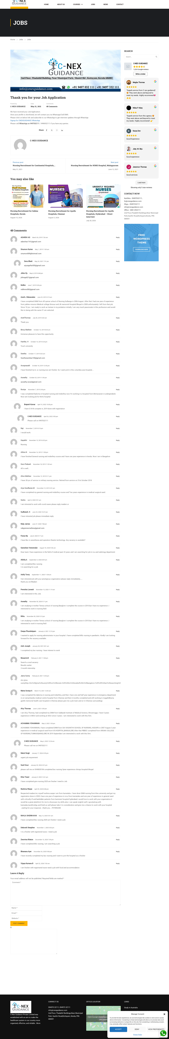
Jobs (93, 4)
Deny (137, 1029)
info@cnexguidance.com (133, 207)
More (38, 1023)
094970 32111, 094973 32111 (59, 1007)
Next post (114, 162)
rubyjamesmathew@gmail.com (32, 528)
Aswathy (24, 601)
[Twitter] (51, 130)
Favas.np (24, 536)
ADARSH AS (25, 237)
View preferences (156, 1029)
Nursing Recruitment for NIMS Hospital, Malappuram (94, 165)
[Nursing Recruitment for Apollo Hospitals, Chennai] (65, 196)
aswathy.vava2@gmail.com (31, 382)
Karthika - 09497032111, (133, 198)
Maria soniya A (26, 691)
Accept (118, 1029)
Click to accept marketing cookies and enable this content (103, 1018)
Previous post (18, 162)
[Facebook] (46, 130)
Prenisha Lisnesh (27, 589)
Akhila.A (24, 560)
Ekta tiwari (25, 777)
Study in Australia (131, 1008)
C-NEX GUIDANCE (18, 106)
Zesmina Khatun (27, 840)
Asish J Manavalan (28, 297)
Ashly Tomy (25, 575)
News (105, 4)
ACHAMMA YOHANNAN (30, 723)
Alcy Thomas (26, 709)
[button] (164, 1014)
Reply (118, 237)
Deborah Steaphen (28, 828)
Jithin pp (24, 273)
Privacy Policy (137, 1034)
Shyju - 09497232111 (132, 204)
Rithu (23, 616)
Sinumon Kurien (27, 249)
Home (46, 4)
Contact (119, 4)
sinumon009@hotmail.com (31, 254)
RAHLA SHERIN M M (29, 816)
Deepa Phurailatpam (28, 631)
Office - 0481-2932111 (132, 210)
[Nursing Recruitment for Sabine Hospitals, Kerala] (27, 196)
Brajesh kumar (29, 404)
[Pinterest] (57, 130)
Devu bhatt (28, 261)
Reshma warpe (26, 789)
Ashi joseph (25, 646)
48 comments (51, 106)
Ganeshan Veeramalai (29, 548)
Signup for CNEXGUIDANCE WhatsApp (25, 120)
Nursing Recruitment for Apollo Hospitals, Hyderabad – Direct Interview (100, 214)
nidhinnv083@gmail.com (30, 289)
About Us (61, 4)
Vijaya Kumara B (27, 863)
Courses (76, 4)
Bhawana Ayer (26, 851)
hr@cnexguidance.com (133, 201)
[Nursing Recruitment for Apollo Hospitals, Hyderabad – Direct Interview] (103, 196)
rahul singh (25, 753)
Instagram (149, 5)
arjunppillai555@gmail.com (34, 265)
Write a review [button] (140, 74)
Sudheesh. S (25, 512)
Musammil (25, 658)
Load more (141, 182)
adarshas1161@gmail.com (31, 242)
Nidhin (23, 285)
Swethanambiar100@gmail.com (33, 358)
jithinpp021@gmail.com (30, 277)
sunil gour (25, 765)
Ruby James (25, 524)
